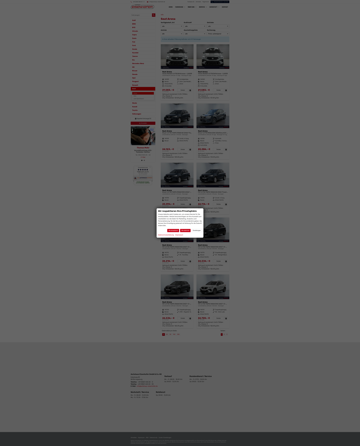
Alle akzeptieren (173, 230)
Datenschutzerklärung (166, 235)
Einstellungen (197, 230)
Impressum (179, 235)
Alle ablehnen (185, 230)
